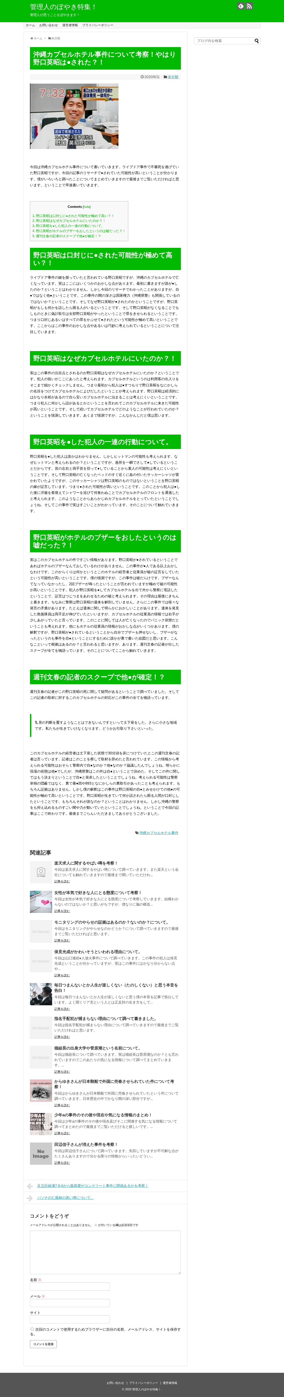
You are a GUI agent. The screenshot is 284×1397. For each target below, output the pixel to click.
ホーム (30, 25)
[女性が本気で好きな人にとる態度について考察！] (41, 902)
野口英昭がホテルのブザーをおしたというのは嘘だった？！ (79, 231)
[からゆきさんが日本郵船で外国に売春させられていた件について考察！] (41, 1090)
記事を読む (62, 881)
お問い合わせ (48, 25)
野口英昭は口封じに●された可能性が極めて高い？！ (73, 216)
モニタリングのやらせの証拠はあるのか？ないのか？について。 (112, 922)
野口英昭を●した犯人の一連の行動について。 (68, 226)
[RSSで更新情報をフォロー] (249, 6)
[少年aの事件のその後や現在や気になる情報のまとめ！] (41, 1124)
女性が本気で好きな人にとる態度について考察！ (98, 892)
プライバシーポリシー (97, 25)
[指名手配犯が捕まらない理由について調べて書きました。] (41, 1028)
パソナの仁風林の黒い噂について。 (65, 1198)
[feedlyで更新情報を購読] (241, 6)
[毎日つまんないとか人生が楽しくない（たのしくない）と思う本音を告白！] (41, 994)
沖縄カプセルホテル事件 (158, 833)
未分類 (173, 77)
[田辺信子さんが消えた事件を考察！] (41, 1154)
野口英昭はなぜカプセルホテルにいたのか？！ (69, 221)
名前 (35, 1280)
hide (87, 207)
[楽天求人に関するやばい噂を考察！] (41, 872)
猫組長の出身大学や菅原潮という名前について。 (98, 1048)
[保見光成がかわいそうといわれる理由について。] (41, 961)
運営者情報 (70, 25)
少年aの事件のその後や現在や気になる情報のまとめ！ (103, 1115)
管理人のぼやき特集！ (63, 6)
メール (37, 1296)
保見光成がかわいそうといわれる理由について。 (98, 952)
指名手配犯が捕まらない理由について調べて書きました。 (106, 1018)
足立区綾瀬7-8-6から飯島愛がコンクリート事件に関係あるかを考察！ (92, 1186)
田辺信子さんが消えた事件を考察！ (86, 1144)
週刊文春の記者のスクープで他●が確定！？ (66, 236)
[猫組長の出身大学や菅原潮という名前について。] (41, 1057)
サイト (35, 1313)
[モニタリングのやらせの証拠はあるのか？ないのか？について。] (41, 931)
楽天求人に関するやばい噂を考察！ (86, 863)
